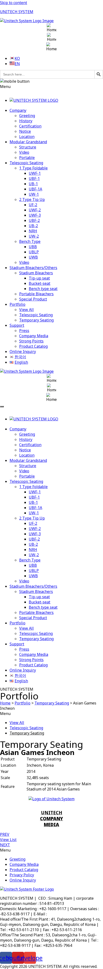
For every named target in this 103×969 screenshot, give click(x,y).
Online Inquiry (23, 351)
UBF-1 (34, 178)
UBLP (34, 252)
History (25, 120)
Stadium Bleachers (36, 272)
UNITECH (51, 818)
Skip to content (13, 2)
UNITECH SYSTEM (16, 11)
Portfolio (17, 304)
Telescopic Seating (26, 162)
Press (24, 330)
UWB (33, 257)
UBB (33, 246)
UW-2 (34, 236)
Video (24, 152)
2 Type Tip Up (32, 199)
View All (26, 309)
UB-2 (33, 225)
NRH (33, 231)
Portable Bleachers (36, 293)
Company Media (33, 335)
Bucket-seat (39, 283)
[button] (51, 86)
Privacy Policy (22, 874)
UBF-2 (34, 220)
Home (5, 703)
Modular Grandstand (28, 141)
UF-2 (33, 204)
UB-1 (33, 183)
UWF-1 (35, 173)
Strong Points (31, 341)
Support (17, 325)
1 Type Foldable (33, 168)
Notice (25, 131)
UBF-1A (35, 189)
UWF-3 (35, 215)
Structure (27, 147)
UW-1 (34, 194)
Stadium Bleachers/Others (33, 267)
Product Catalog (33, 346)
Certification (30, 126)
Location (26, 136)
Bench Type (29, 241)
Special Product (33, 299)
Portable (27, 157)
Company (18, 110)
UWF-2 (35, 210)
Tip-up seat (39, 278)
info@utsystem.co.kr (66, 914)
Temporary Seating (36, 320)
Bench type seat (43, 288)
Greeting (27, 115)
